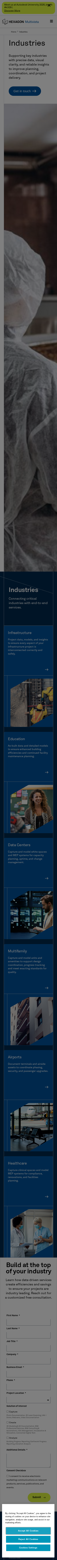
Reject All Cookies (28, 1539)
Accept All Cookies (28, 1531)
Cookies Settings (28, 1548)
